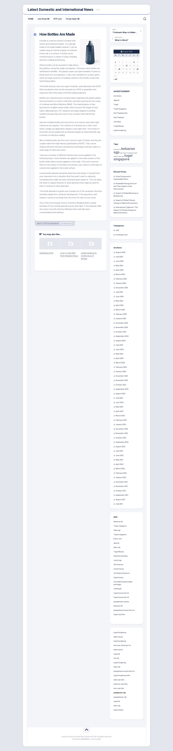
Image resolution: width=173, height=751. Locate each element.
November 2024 (122, 327)
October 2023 (121, 385)
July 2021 (119, 504)
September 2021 (122, 495)
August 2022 (120, 447)
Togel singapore (120, 526)
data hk (116, 100)
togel (121, 153)
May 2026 (119, 265)
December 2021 (122, 482)
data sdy (117, 547)
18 (119, 69)
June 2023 (120, 402)
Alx (99, 739)
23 (138, 69)
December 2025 (122, 288)
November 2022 (122, 433)
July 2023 (119, 398)
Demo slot (118, 539)
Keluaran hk (118, 522)
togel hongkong (128, 153)
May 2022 (119, 460)
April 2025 (119, 305)
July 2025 (119, 292)
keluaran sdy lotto (121, 684)
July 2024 (119, 345)
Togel (116, 104)
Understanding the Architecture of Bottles (89, 256)
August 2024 (120, 341)
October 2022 (121, 438)
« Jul (115, 79)
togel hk (117, 701)
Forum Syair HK (73, 19)
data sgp (117, 530)
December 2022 (122, 429)
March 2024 (120, 363)
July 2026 (119, 257)
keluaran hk (117, 149)
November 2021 (122, 486)
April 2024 (119, 358)
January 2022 (121, 477)
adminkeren (54, 223)
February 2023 (121, 420)
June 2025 (120, 296)
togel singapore (123, 157)
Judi (117, 230)
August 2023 (120, 394)
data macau (118, 637)
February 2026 (121, 279)
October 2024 (121, 332)
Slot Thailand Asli (120, 113)
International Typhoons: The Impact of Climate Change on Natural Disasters (126, 210)
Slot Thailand (119, 117)
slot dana (117, 122)
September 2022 (122, 442)
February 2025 (121, 314)
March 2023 (120, 416)
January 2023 (121, 424)
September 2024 (122, 336)
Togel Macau (119, 126)
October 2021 (121, 491)
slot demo (118, 96)
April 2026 (119, 270)
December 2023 (122, 376)
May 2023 (119, 407)
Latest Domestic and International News (60, 9)
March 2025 (120, 310)
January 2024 (121, 371)
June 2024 (120, 349)
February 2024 (121, 367)
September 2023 (122, 389)
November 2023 (122, 380)
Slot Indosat (118, 564)
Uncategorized (66, 223)
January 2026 (121, 283)
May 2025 (119, 301)
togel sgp (121, 156)
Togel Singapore (120, 109)
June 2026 (120, 261)
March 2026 (120, 274)
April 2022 (119, 464)
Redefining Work (46, 253)
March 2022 (120, 469)
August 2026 (120, 252)
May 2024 (119, 354)
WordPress (85, 739)
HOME (30, 19)
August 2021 (120, 500)
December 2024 (122, 323)
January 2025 (121, 318)
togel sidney (118, 710)
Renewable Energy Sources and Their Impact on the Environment (125, 186)
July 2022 (119, 451)
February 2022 (121, 473)
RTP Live (58, 19)
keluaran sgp (124, 150)
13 (126, 66)
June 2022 (120, 455)
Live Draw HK (43, 19)
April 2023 (119, 411)
